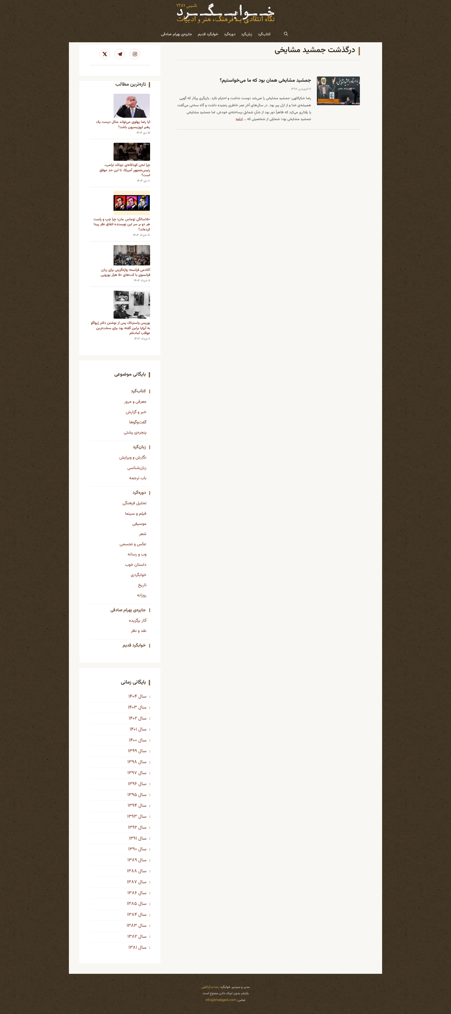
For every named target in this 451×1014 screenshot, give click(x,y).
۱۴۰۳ (132, 707)
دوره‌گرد (229, 34)
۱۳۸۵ (132, 904)
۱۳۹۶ (132, 784)
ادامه (239, 119)
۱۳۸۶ (132, 893)
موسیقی (139, 523)
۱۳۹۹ (132, 751)
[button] (286, 34)
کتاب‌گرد (264, 34)
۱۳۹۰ (132, 849)
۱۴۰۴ (132, 696)
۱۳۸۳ (132, 925)
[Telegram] (120, 54)
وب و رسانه (137, 554)
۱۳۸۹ (132, 860)
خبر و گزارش (136, 412)
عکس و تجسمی (133, 544)
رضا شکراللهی (210, 987)
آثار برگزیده (137, 620)
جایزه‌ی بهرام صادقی (176, 34)
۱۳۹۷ (132, 773)
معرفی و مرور (135, 401)
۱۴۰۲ (133, 718)
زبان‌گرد (246, 34)
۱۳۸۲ (132, 936)
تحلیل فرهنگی (134, 503)
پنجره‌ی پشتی (135, 432)
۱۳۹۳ (132, 816)
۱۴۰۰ (133, 740)
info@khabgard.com (221, 1000)
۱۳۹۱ (133, 838)
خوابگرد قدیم (208, 34)
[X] (104, 54)
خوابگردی (138, 575)
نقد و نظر (138, 630)
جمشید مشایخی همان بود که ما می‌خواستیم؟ (265, 80)
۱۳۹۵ (132, 795)
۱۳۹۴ (132, 805)
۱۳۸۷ (132, 882)
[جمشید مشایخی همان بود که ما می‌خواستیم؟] (338, 90)
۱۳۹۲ (132, 827)
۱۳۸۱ (132, 947)
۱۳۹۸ (132, 762)
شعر (142, 534)
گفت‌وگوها (137, 422)
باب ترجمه (137, 478)
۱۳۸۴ (132, 914)
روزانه (141, 595)
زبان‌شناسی (136, 468)
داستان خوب (135, 564)
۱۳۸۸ (132, 871)
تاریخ (142, 585)
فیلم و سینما (135, 513)
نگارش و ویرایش (132, 457)
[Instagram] (135, 54)
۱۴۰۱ (133, 729)
